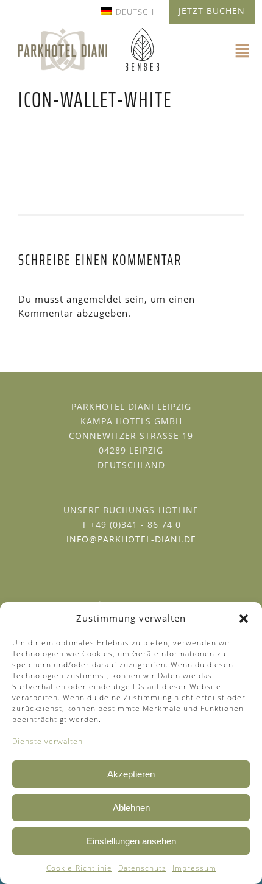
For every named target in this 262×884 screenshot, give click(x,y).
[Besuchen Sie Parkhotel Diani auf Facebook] (127, 564)
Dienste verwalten (47, 741)
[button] (244, 618)
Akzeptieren (131, 774)
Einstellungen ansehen (131, 841)
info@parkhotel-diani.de (131, 539)
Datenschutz (142, 868)
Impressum (194, 868)
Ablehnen (131, 807)
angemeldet (94, 299)
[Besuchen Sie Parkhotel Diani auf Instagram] (136, 564)
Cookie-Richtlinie (79, 868)
